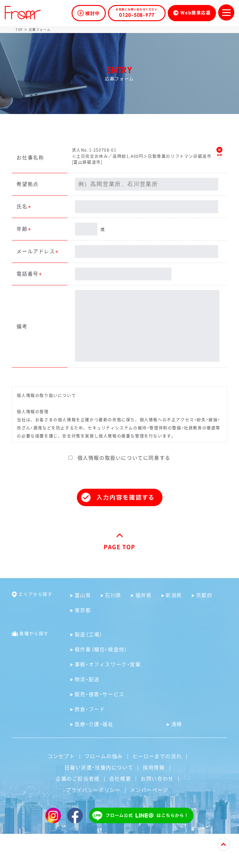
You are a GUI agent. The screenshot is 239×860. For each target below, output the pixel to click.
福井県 (143, 595)
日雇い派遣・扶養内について (98, 767)
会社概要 (120, 778)
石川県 (113, 595)
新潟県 (174, 595)
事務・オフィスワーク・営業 (108, 664)
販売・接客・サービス (99, 694)
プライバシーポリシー (93, 789)
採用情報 (154, 767)
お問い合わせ (157, 778)
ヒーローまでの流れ (157, 755)
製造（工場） (89, 634)
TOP (19, 29)
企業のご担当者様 (78, 778)
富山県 (83, 595)
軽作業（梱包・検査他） (101, 649)
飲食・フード (90, 709)
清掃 (176, 724)
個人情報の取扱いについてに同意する (123, 458)
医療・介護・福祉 (94, 724)
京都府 (204, 595)
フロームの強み (104, 755)
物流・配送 (87, 679)
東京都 (83, 610)
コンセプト (61, 755)
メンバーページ (149, 789)
